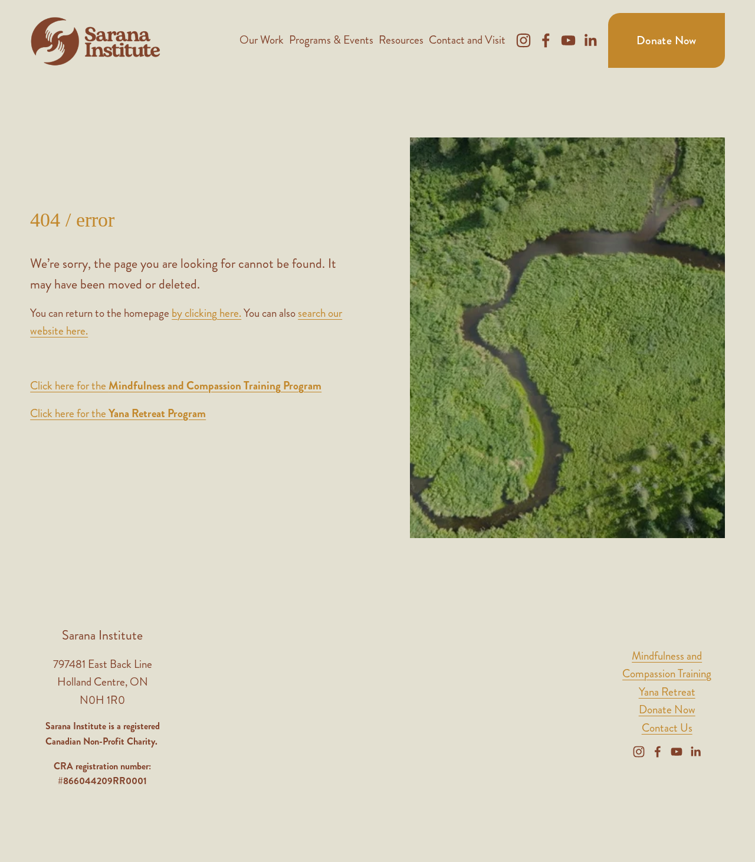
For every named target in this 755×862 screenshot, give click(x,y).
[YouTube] (568, 40)
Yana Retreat (667, 692)
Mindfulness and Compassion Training (666, 665)
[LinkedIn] (590, 40)
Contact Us (667, 728)
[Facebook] (545, 40)
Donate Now (666, 40)
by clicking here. (206, 313)
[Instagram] (523, 40)
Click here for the (175, 386)
